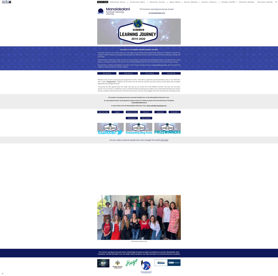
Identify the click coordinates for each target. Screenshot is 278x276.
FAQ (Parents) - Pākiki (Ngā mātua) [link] (247, 2)
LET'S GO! (164, 140)
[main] (157, 10)
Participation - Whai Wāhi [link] (228, 2)
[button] (276, 2)
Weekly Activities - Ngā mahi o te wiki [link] (118, 2)
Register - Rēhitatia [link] (175, 2)
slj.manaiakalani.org (157, 13)
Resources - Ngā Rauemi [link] (190, 2)
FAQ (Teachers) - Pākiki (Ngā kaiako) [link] (265, 2)
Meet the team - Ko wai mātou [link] (158, 2)
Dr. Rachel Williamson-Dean (158, 65)
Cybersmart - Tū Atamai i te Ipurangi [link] (209, 2)
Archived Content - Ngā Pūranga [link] (138, 2)
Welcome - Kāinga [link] (103, 2)
